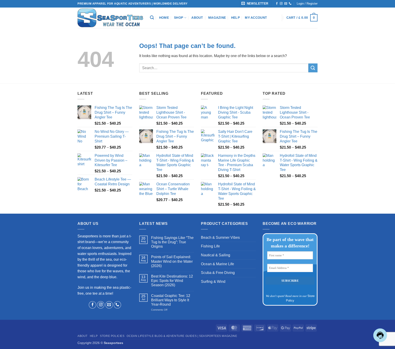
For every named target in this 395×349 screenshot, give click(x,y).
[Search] (152, 17)
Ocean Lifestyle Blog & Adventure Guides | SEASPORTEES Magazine (182, 336)
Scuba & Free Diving (218, 273)
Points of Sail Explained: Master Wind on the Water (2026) (172, 261)
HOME (164, 17)
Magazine (217, 17)
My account (256, 17)
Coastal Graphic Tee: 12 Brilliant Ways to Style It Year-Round (170, 300)
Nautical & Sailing (215, 255)
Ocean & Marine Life (217, 264)
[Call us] (290, 3)
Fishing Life (210, 246)
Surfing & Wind (213, 281)
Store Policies (112, 336)
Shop (178, 17)
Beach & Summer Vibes (220, 237)
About (197, 17)
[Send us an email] (285, 3)
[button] (255, 4)
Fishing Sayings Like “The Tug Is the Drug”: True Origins (172, 242)
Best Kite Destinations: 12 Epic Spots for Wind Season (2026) (172, 280)
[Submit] (313, 67)
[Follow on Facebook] (276, 3)
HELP (235, 17)
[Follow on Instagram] (281, 3)
